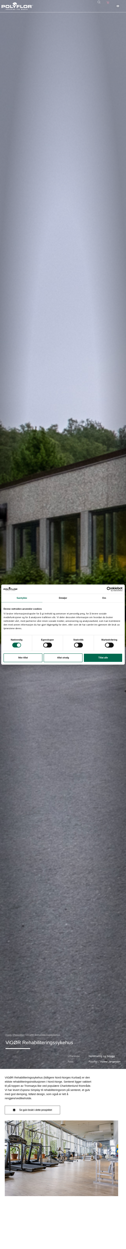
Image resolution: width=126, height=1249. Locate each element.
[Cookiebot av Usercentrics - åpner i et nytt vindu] (109, 589)
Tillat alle (103, 657)
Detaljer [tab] (63, 598)
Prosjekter (18, 1035)
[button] (118, 6)
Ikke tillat (23, 657)
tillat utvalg (63, 657)
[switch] (47, 645)
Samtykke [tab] (22, 598)
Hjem (8, 1035)
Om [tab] (104, 598)
